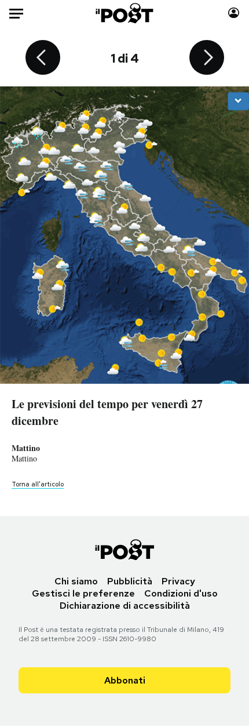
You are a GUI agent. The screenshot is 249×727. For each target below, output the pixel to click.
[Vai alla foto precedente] (42, 58)
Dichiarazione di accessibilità (125, 605)
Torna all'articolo (38, 484)
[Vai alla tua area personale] (234, 13)
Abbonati (124, 680)
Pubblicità (129, 581)
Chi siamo (76, 581)
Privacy (178, 581)
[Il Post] (125, 13)
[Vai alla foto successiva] (206, 58)
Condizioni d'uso (181, 593)
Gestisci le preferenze (83, 593)
